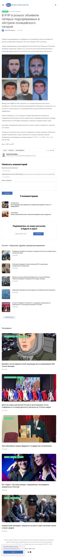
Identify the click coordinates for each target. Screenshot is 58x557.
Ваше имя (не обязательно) (10, 168)
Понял (13, 552)
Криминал (5, 11)
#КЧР (5, 150)
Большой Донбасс (9, 336)
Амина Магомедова (10, 30)
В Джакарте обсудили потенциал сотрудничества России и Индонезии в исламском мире (34, 252)
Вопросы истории (21, 336)
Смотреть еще (9, 317)
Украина (7, 498)
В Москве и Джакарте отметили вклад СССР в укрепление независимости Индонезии (30, 264)
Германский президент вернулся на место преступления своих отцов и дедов (29, 527)
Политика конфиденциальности (11, 548)
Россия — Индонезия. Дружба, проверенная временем (23, 246)
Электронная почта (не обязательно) (12, 174)
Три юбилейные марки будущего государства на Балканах (27, 446)
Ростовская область (10, 377)
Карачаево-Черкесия (15, 11)
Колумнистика (9, 418)
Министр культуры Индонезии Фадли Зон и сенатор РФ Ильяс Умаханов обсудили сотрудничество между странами (31, 277)
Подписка (38, 233)
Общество (20, 377)
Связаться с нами (26, 548)
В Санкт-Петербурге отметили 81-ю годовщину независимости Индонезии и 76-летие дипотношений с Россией (31, 303)
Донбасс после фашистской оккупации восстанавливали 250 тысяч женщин (28, 365)
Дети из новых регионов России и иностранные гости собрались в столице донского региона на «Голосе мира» (26, 406)
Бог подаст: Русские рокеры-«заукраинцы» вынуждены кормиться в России (25, 486)
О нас (33, 548)
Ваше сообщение (7, 180)
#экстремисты (20, 150)
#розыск (11, 150)
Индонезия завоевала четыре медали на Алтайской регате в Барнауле (33, 290)
